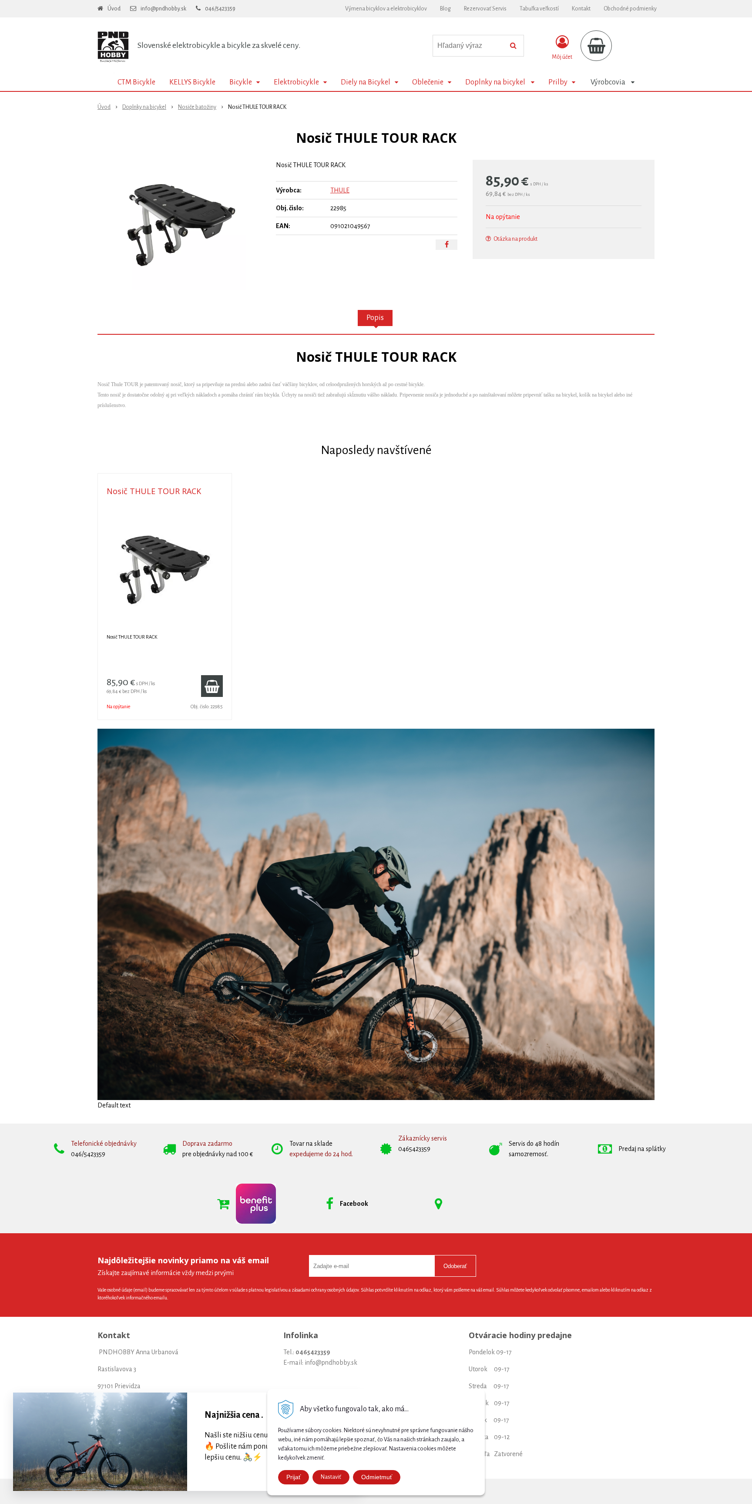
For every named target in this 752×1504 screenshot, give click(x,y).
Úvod (114, 9)
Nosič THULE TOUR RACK (154, 491)
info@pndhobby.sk (163, 9)
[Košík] (596, 45)
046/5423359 (220, 9)
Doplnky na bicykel (144, 107)
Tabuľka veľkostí (539, 9)
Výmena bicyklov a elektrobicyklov (386, 9)
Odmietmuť (376, 1477)
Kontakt (581, 9)
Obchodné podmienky (630, 9)
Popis (375, 318)
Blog (445, 9)
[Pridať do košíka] (212, 686)
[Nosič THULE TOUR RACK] (181, 225)
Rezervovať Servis (485, 9)
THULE (339, 190)
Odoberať (455, 1266)
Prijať (293, 1477)
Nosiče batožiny (197, 107)
